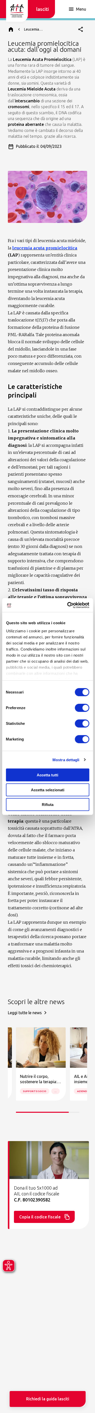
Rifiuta (47, 804)
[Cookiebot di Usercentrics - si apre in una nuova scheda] (67, 605)
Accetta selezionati (47, 789)
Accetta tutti (47, 775)
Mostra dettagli (66, 759)
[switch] (82, 708)
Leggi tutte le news (25, 1013)
